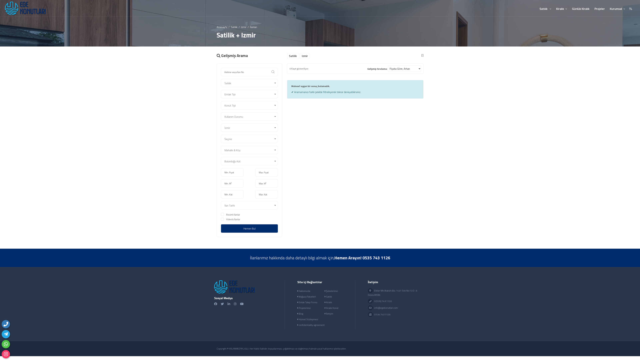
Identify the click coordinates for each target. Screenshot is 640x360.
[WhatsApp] (6, 344)
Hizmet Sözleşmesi (308, 319)
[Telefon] (6, 324)
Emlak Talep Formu (307, 302)
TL (630, 8)
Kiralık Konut (332, 308)
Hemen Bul (250, 228)
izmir (243, 27)
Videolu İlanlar (233, 219)
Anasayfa (222, 27)
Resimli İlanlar (233, 214)
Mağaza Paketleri (307, 296)
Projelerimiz (304, 308)
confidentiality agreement (311, 325)
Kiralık (329, 302)
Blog (300, 313)
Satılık (234, 27)
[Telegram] (6, 334)
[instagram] (6, 354)
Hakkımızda (304, 291)
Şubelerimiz (332, 291)
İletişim (329, 313)
